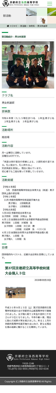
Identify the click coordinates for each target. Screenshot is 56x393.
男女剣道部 (42, 25)
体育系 (32, 25)
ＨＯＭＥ (13, 25)
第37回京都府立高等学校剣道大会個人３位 (27, 270)
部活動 (23, 25)
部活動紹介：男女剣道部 (14, 36)
